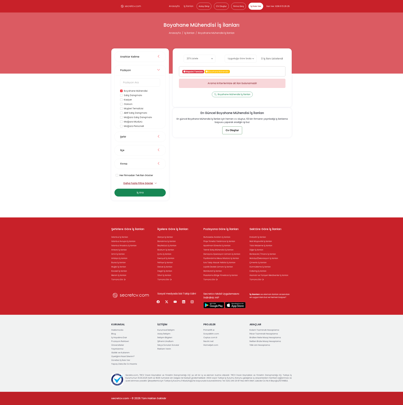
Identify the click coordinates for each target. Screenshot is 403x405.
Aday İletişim (163, 333)
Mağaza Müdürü (133, 121)
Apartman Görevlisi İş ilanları (216, 245)
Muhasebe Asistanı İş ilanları (216, 237)
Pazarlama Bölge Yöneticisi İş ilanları (220, 275)
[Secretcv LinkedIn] (184, 302)
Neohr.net (208, 341)
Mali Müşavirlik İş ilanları (261, 241)
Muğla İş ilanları (118, 266)
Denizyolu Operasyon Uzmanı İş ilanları (221, 254)
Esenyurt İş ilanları (165, 258)
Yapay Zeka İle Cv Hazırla (124, 363)
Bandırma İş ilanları (166, 241)
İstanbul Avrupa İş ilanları (123, 241)
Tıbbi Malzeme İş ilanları (261, 245)
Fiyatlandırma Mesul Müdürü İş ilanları (221, 258)
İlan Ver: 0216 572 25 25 (278, 6)
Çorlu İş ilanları (164, 254)
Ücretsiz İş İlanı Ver (120, 360)
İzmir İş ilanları (118, 254)
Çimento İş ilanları (258, 262)
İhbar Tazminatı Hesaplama (264, 333)
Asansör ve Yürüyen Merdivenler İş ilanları (269, 275)
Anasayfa (174, 6)
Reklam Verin (164, 348)
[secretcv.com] (131, 6)
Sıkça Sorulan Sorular (168, 345)
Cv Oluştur (232, 130)
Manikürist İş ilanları (212, 271)
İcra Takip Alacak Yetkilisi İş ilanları (219, 262)
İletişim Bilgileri (164, 337)
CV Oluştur (221, 6)
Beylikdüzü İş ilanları (166, 245)
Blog (113, 333)
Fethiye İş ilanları (165, 262)
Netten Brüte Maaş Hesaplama (265, 341)
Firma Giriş (238, 6)
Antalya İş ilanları (119, 258)
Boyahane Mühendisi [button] (218, 71)
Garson (128, 104)
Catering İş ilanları (258, 271)
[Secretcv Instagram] (192, 302)
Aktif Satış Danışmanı (135, 112)
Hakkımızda (117, 329)
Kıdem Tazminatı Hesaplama (264, 329)
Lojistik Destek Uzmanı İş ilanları (218, 266)
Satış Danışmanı (133, 95)
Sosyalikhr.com (211, 333)
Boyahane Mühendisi (136, 90)
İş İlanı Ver (255, 6)
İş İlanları (188, 6)
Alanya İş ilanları (165, 237)
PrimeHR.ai (208, 329)
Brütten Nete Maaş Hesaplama (265, 337)
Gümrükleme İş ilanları (260, 266)
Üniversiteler (117, 345)
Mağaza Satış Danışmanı (138, 117)
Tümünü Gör (117, 279)
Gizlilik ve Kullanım (120, 352)
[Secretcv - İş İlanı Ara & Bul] (213, 305)
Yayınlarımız (117, 348)
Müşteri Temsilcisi (133, 108)
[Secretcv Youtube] (175, 302)
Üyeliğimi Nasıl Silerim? (123, 356)
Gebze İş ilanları (164, 266)
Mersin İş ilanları (118, 275)
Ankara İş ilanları (119, 249)
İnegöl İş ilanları (164, 271)
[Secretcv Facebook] (158, 302)
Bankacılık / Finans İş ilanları (263, 254)
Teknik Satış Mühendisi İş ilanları (218, 249)
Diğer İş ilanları (256, 249)
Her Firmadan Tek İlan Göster (136, 175)
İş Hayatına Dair (119, 337)
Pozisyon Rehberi (120, 341)
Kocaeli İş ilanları (119, 271)
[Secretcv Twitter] (167, 302)
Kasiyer (128, 99)
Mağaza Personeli (134, 126)
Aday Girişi (204, 6)
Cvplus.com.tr (210, 337)
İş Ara (140, 192)
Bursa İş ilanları (118, 262)
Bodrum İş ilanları (165, 249)
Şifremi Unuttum (165, 341)
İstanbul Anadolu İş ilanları (123, 245)
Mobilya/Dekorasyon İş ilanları (264, 258)
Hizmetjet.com (210, 345)
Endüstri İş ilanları (258, 237)
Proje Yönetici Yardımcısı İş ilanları (219, 241)
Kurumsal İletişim (166, 329)
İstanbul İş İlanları (119, 237)
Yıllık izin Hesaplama (260, 345)
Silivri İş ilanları (164, 275)
